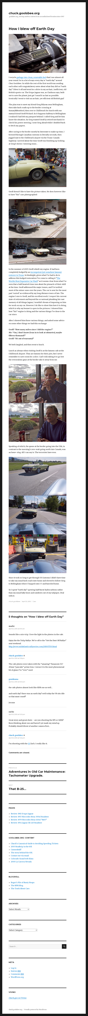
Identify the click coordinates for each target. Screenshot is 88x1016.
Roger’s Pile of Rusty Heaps (22, 882)
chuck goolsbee (14, 601)
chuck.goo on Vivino (18, 998)
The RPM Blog (17, 885)
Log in (13, 968)
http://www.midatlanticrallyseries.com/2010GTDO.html (33, 646)
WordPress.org (17, 977)
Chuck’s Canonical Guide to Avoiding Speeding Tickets (34, 843)
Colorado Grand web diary (22, 859)
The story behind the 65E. (22, 853)
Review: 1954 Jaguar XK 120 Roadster (26, 823)
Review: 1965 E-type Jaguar (22, 814)
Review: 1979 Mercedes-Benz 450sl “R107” (29, 820)
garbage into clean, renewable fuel (31, 77)
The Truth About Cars (20, 888)
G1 (29, 743)
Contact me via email (20, 856)
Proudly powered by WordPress (35, 1009)
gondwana (13, 679)
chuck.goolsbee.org (24, 13)
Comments (17, 974)
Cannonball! (16, 850)
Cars (34, 601)
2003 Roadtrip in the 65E (21, 846)
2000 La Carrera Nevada (21, 862)
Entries (16, 971)
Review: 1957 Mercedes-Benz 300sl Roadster (30, 817)
